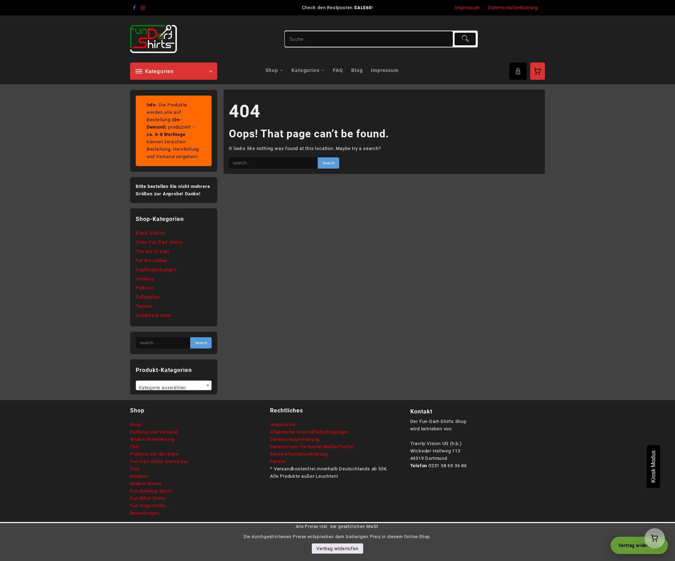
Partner (278, 461)
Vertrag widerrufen (337, 548)
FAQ (134, 446)
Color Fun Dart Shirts (159, 242)
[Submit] (465, 39)
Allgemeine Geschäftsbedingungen (309, 432)
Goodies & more (153, 315)
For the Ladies (152, 260)
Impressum (282, 424)
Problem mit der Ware (154, 454)
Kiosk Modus (653, 466)
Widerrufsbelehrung (152, 439)
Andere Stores (146, 483)
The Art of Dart (152, 251)
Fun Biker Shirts (148, 498)
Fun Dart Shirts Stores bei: (159, 461)
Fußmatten (148, 297)
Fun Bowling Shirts (151, 491)
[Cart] (537, 71)
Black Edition (150, 233)
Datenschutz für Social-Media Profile (311, 446)
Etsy (135, 468)
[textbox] (173, 388)
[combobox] (174, 385)
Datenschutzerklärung (295, 439)
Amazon (139, 476)
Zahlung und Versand (154, 432)
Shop (135, 424)
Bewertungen (145, 513)
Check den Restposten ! (337, 7)
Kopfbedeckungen (156, 269)
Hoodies (145, 278)
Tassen (144, 306)
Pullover (145, 288)
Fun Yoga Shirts (148, 505)
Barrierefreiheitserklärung (299, 454)
